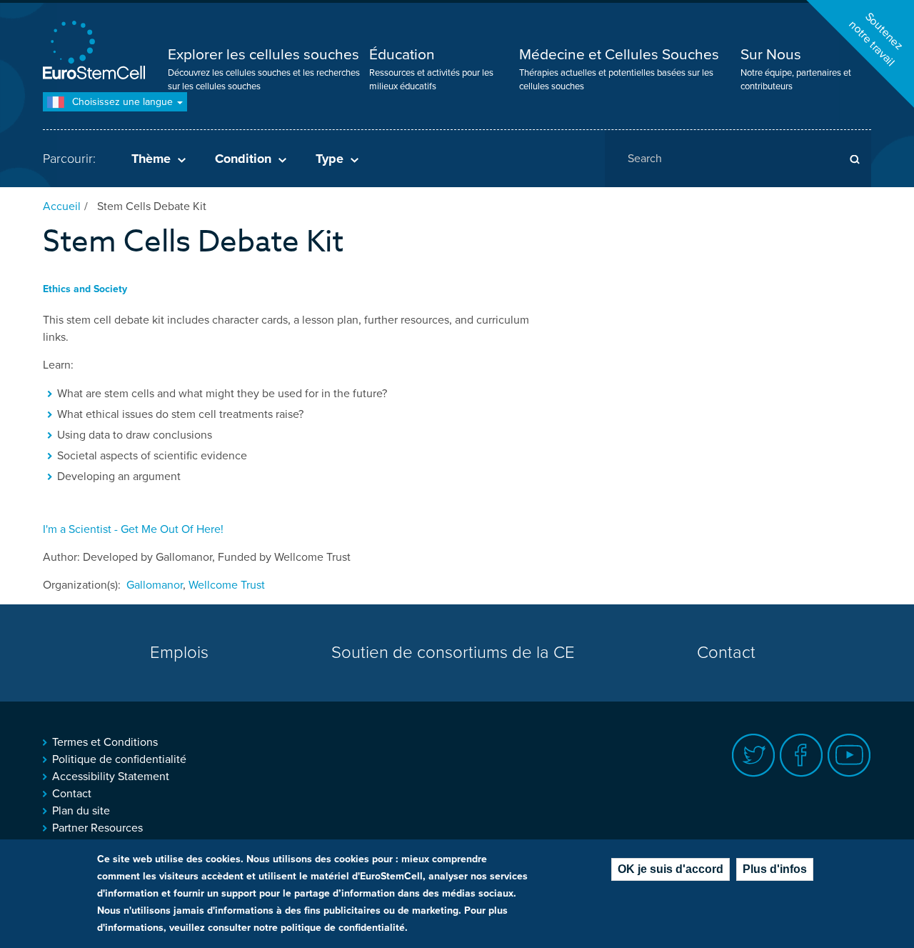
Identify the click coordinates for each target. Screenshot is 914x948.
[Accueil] (96, 52)
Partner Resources (97, 828)
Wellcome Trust (227, 585)
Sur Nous (770, 55)
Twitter (753, 755)
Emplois (179, 652)
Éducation (402, 55)
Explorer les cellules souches (263, 55)
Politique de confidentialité (119, 759)
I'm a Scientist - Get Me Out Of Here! (133, 529)
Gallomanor (154, 585)
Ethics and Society (85, 289)
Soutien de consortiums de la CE (453, 652)
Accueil (62, 206)
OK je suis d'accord (670, 869)
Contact (726, 652)
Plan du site (81, 811)
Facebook (801, 755)
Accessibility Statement (110, 776)
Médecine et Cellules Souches (619, 55)
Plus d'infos (775, 869)
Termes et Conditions (105, 742)
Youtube (849, 755)
